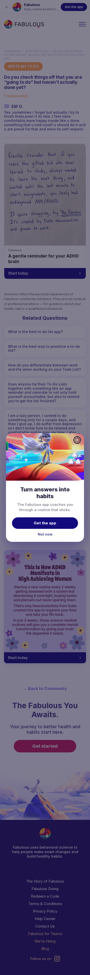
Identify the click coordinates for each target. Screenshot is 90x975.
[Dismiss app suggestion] (77, 440)
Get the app (45, 523)
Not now (45, 534)
